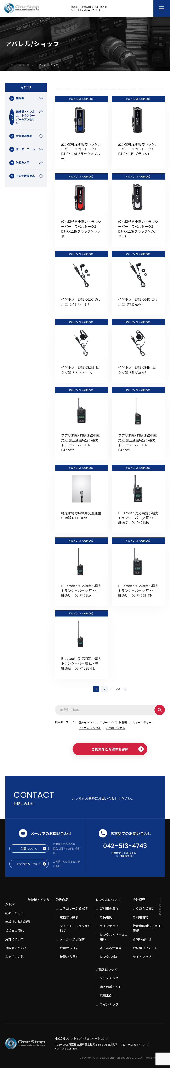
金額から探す (69, 948)
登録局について (16, 948)
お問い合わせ (142, 939)
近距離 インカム (115, 728)
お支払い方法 (14, 956)
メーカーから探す (72, 939)
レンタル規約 (109, 956)
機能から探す (69, 956)
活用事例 (106, 995)
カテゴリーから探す (74, 908)
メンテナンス (109, 978)
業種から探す (69, 917)
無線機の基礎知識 (17, 921)
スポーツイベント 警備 (113, 722)
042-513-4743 (125, 845)
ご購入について (106, 969)
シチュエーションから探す (75, 928)
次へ (125, 689)
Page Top (160, 909)
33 (118, 689)
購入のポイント (110, 987)
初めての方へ (14, 913)
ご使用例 (106, 917)
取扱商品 (62, 899)
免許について (14, 939)
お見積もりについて (29, 864)
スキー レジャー (142, 722)
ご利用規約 (140, 917)
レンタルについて (108, 899)
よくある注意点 (110, 948)
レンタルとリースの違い (114, 936)
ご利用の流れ (109, 908)
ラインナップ (109, 926)
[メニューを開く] (161, 8)
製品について (29, 848)
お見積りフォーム (145, 948)
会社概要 (139, 899)
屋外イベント (87, 722)
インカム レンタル (90, 728)
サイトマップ (142, 956)
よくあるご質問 (143, 908)
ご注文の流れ (14, 930)
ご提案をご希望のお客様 (110, 749)
